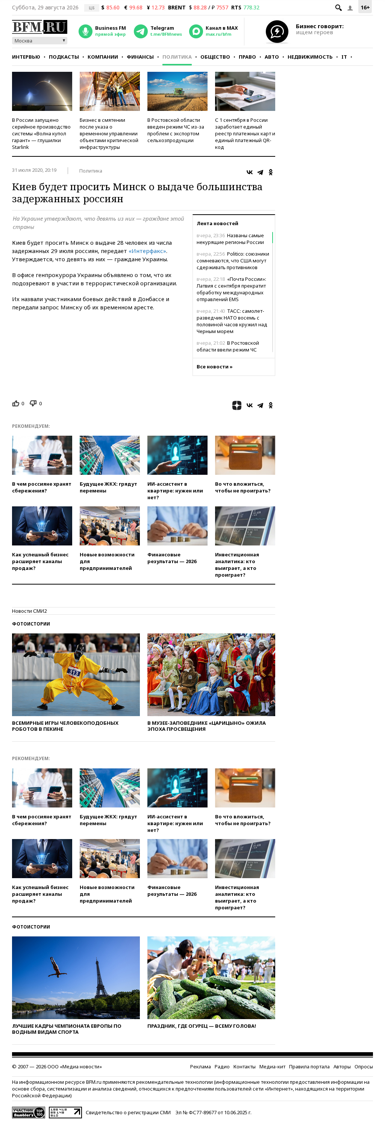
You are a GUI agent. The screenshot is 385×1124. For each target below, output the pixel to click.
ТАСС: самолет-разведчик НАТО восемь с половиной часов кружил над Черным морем (232, 321)
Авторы (342, 1066)
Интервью (26, 56)
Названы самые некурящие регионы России (230, 238)
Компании (103, 56)
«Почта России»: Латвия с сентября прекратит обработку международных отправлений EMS (231, 289)
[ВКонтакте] (249, 172)
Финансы (140, 56)
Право (247, 56)
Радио (222, 1066)
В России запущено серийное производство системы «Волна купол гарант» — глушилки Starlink (41, 133)
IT (344, 56)
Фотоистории (31, 624)
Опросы (364, 1066)
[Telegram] (260, 172)
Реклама (200, 1066)
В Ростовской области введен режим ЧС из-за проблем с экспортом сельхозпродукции (175, 130)
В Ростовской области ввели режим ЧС (228, 346)
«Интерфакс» (147, 250)
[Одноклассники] (270, 172)
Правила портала (309, 1066)
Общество (215, 56)
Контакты (244, 1066)
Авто (272, 56)
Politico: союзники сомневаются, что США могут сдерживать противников (233, 260)
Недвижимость (310, 56)
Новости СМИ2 (29, 610)
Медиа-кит (272, 1066)
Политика (177, 56)
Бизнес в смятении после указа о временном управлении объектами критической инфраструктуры (109, 133)
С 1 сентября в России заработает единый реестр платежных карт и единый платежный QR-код (245, 133)
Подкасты (64, 56)
